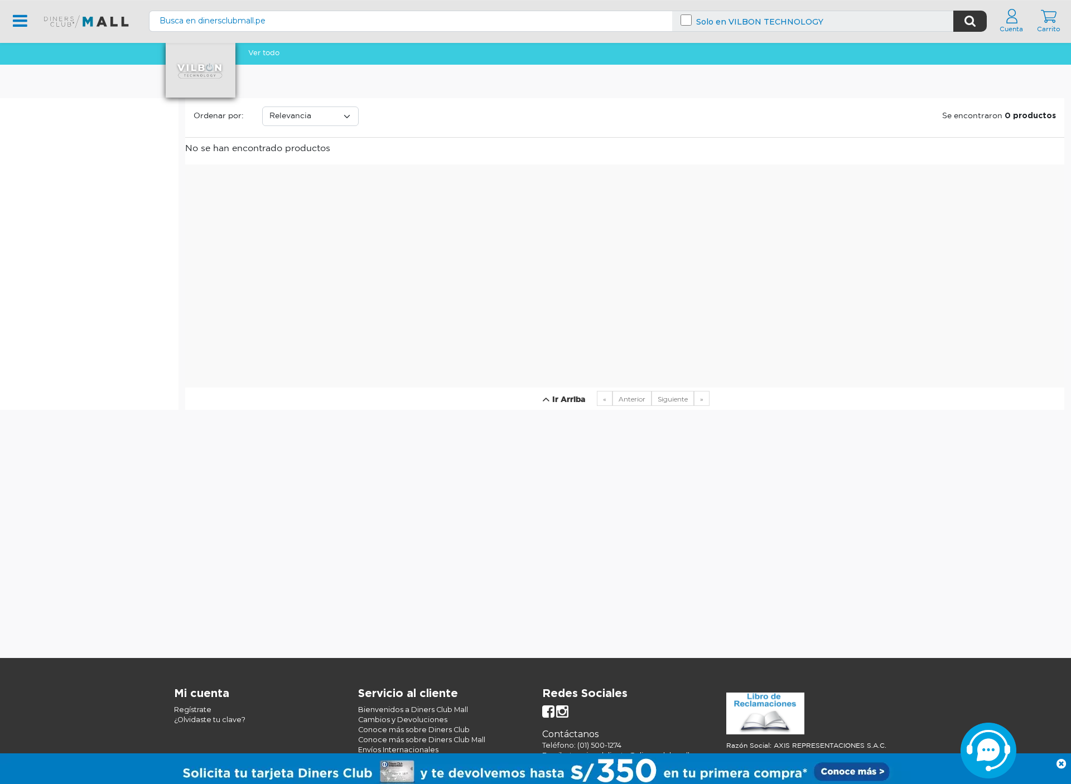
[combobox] (551, 20)
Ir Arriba (567, 399)
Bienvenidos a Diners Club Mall (413, 709)
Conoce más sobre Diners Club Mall (421, 739)
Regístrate (192, 709)
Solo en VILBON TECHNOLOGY (759, 22)
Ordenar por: (219, 116)
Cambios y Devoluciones (402, 719)
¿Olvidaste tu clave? (209, 719)
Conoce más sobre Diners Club (414, 729)
